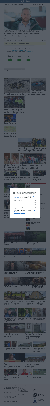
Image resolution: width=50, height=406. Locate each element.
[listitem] (25, 200)
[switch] (35, 202)
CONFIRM (19, 213)
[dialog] (25, 203)
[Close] (38, 190)
